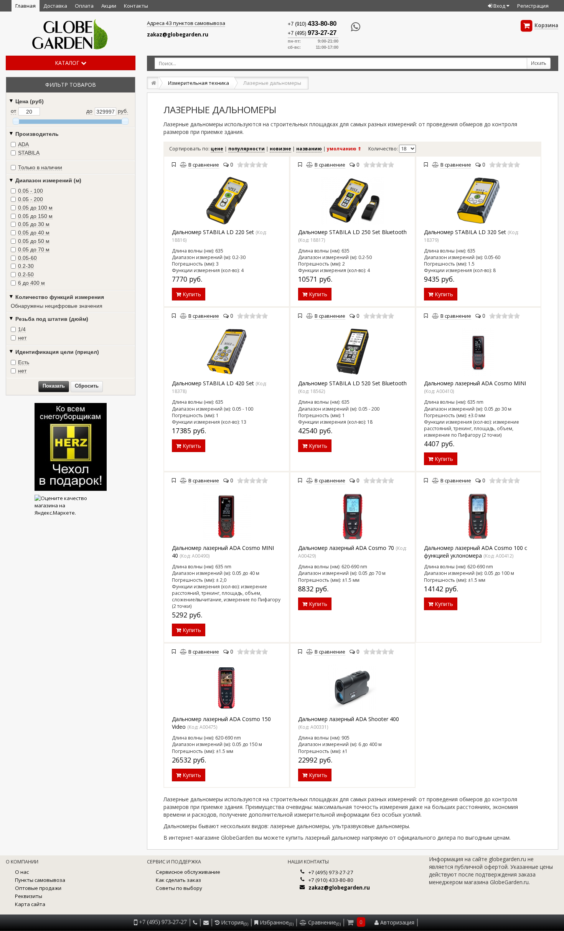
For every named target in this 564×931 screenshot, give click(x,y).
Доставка (55, 5)
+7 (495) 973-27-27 (330, 872)
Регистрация (533, 5)
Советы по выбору (179, 888)
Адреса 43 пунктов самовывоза (186, 23)
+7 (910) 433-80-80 (330, 880)
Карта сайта (30, 904)
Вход (499, 5)
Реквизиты (28, 896)
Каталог (68, 62)
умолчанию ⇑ (344, 148)
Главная (25, 5)
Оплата (84, 5)
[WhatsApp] (349, 27)
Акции (108, 5)
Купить (191, 294)
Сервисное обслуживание (188, 871)
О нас (22, 871)
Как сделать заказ (178, 880)
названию (309, 148)
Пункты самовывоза (40, 880)
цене (217, 148)
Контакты (136, 5)
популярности (246, 148)
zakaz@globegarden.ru (177, 34)
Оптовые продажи (38, 888)
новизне (280, 148)
